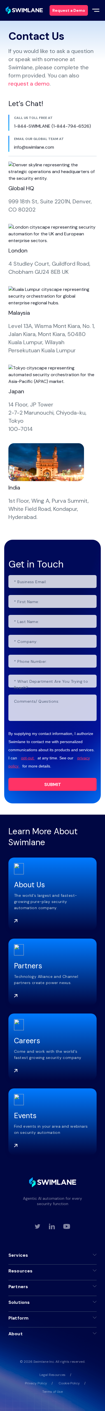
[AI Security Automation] (24, 10)
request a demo (29, 83)
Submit (52, 784)
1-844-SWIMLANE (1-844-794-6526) (52, 126)
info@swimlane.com (34, 147)
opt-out (28, 758)
